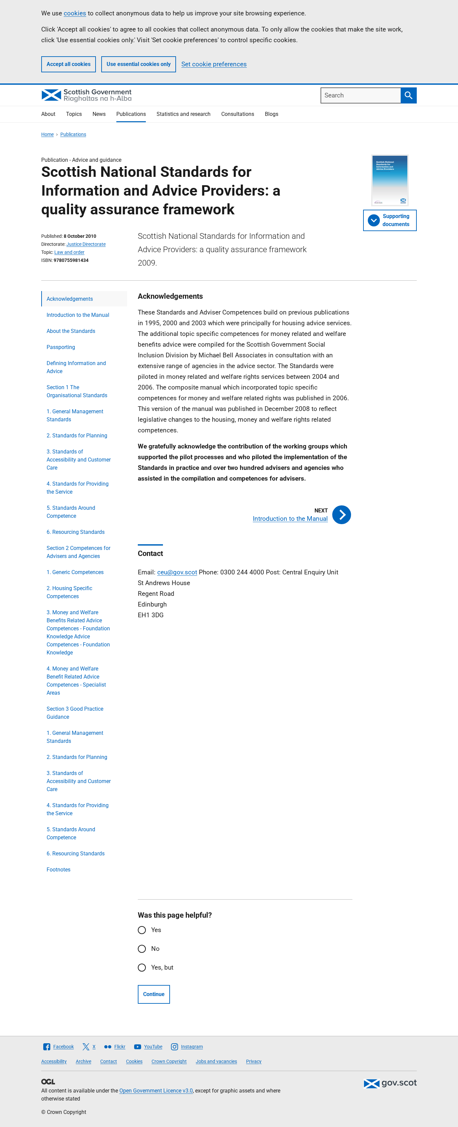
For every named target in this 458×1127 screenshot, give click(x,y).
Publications (131, 114)
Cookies (134, 1061)
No (155, 949)
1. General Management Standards (75, 415)
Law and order (69, 252)
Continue (154, 994)
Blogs (271, 114)
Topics (74, 114)
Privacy (254, 1061)
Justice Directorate (86, 244)
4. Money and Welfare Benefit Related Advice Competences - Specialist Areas (76, 680)
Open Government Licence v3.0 (156, 1090)
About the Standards (71, 331)
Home (47, 134)
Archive (83, 1061)
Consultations (237, 114)
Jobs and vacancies (216, 1061)
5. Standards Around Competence (71, 512)
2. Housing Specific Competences (69, 592)
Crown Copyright (169, 1061)
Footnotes (58, 869)
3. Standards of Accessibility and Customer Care (79, 459)
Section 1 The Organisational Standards (77, 391)
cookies (75, 13)
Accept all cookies (69, 64)
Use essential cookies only (139, 64)
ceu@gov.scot (177, 572)
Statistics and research (184, 114)
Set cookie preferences (214, 64)
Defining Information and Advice (76, 367)
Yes (156, 930)
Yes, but (162, 967)
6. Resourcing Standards (76, 532)
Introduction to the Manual (78, 315)
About (48, 114)
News (99, 114)
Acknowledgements (70, 299)
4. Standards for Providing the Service (78, 488)
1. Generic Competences (75, 572)
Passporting (61, 347)
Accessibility (54, 1061)
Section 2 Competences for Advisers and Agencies (78, 552)
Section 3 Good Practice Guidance (75, 713)
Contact (108, 1061)
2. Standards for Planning (77, 435)
